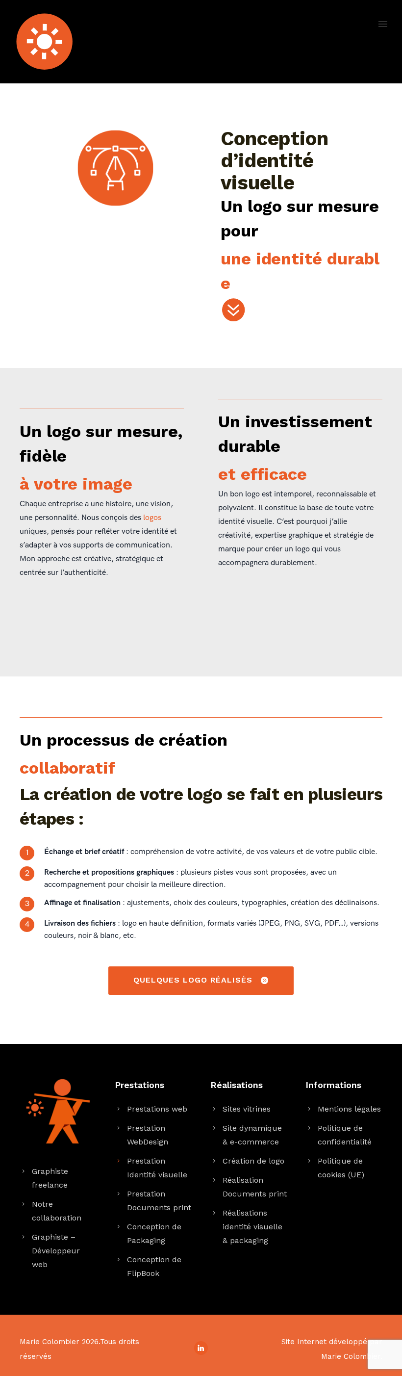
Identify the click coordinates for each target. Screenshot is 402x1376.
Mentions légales (349, 1109)
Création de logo (253, 1161)
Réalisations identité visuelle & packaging (252, 1226)
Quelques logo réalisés (192, 980)
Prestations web (157, 1109)
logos (152, 517)
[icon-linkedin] (201, 1348)
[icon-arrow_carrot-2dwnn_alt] (233, 310)
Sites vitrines (247, 1109)
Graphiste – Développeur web (56, 1250)
